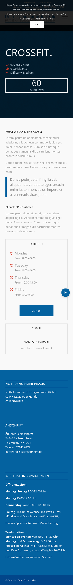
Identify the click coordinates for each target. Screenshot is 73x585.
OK (36, 24)
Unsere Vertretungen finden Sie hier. (28, 557)
